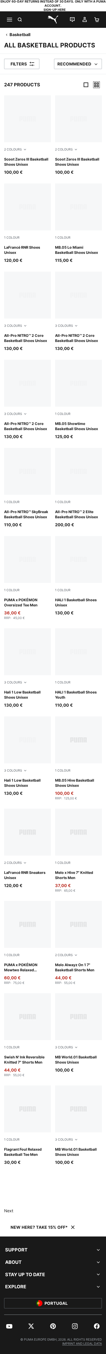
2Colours (13, 149)
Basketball (20, 34)
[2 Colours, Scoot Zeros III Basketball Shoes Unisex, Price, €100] (27, 135)
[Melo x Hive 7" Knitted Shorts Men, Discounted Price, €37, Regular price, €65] (78, 851)
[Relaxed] (96, 84)
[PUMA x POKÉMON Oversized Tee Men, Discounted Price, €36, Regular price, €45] (27, 578)
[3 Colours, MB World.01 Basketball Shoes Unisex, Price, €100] (78, 1033)
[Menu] (9, 19)
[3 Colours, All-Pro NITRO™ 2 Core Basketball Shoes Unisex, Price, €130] (27, 312)
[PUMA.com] (53, 19)
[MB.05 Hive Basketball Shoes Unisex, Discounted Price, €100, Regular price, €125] (78, 758)
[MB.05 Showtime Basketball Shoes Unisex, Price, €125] (78, 400)
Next (8, 1210)
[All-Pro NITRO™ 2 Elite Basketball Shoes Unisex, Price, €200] (78, 488)
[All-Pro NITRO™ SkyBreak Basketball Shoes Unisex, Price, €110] (27, 488)
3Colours (13, 326)
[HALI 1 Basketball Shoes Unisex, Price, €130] (78, 576)
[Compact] (86, 85)
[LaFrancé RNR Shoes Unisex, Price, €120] (27, 223)
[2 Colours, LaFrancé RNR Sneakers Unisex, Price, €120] (27, 849)
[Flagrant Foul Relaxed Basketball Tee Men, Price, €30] (27, 1125)
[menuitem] (9, 1326)
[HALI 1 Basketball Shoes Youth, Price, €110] (78, 668)
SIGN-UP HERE (54, 10)
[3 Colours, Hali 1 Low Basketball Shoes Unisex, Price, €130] (27, 668)
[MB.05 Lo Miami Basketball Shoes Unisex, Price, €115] (78, 223)
